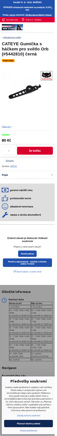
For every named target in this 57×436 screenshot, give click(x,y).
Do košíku (35, 151)
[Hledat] (36, 27)
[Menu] (51, 27)
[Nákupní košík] (43, 27)
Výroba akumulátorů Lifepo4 (38, 14)
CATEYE (13, 166)
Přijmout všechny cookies (28, 423)
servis (12, 14)
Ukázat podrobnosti (28, 430)
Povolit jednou (27, 253)
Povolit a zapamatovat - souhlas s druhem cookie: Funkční (27, 262)
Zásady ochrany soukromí (28, 415)
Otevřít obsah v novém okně (28, 271)
